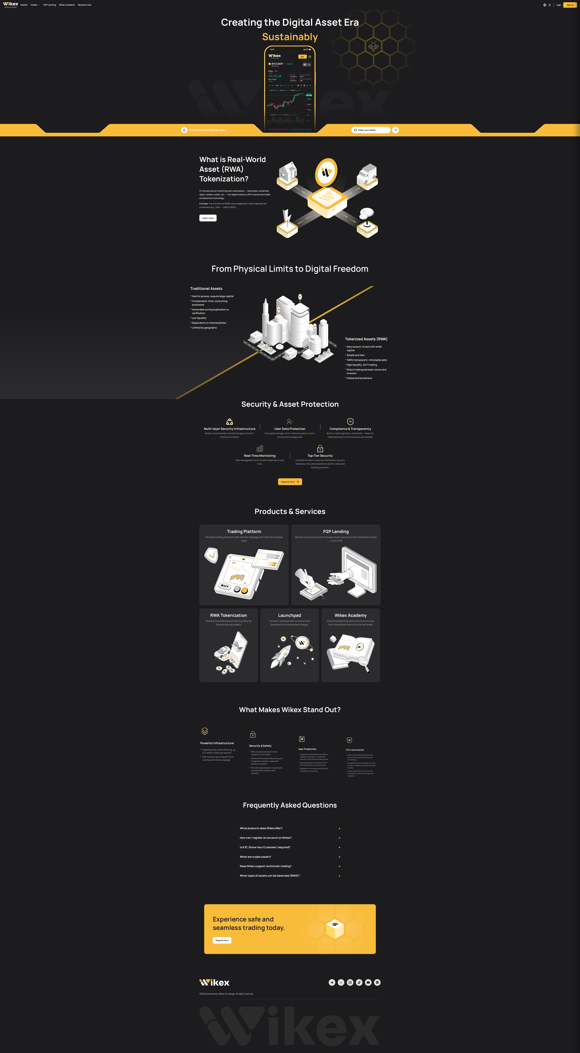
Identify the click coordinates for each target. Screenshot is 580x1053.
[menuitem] (25, 5)
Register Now (288, 481)
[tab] (290, 821)
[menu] (266, 5)
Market (24, 4)
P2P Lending (49, 4)
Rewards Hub (84, 4)
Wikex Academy (67, 4)
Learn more (208, 218)
